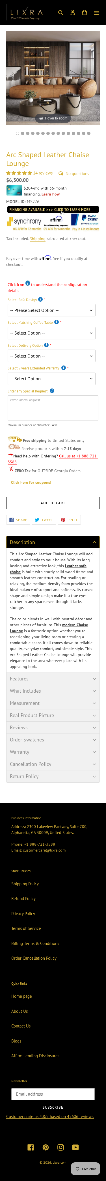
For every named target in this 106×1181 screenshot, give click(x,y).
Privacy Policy (23, 913)
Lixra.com (59, 1162)
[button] (19, 173)
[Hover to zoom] (53, 77)
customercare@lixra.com (44, 850)
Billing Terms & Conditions (35, 943)
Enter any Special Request (28, 391)
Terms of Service (26, 928)
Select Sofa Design (22, 299)
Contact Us (21, 1026)
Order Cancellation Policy (34, 958)
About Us (19, 1011)
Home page (21, 996)
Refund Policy (23, 898)
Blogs (16, 1041)
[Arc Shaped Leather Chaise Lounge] (58, 133)
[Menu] (96, 12)
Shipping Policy (25, 883)
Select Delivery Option (25, 345)
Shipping (38, 238)
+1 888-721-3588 (39, 844)
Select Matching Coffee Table (30, 322)
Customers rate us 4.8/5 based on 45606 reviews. (50, 1116)
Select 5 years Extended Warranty (34, 368)
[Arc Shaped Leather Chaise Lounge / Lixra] (17, 133)
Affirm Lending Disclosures (35, 1055)
